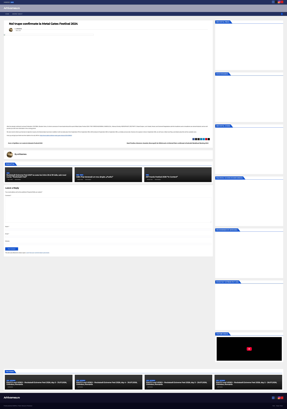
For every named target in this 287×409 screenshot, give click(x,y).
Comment (8, 195)
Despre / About (17, 14)
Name (7, 226)
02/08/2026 (10, 387)
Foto (8, 380)
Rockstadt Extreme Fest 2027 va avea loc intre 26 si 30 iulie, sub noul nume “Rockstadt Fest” (36, 176)
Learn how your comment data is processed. (37, 252)
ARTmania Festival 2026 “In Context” (162, 177)
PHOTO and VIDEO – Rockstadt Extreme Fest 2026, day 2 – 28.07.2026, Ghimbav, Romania (246, 383)
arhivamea (19, 28)
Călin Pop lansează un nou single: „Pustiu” (94, 177)
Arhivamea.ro (12, 8)
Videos (81, 174)
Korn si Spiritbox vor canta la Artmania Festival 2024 (25, 143)
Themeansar (29, 405)
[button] (279, 14)
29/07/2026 (220, 387)
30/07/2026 (150, 387)
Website (7, 241)
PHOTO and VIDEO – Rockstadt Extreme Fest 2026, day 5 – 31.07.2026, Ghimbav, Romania (36, 383)
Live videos (12, 380)
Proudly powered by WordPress (11, 405)
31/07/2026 (80, 387)
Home (7, 14)
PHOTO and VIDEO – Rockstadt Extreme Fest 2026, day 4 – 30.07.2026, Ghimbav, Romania (106, 383)
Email (7, 234)
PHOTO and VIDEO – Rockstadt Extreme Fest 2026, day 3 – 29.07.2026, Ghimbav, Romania (176, 383)
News (78, 174)
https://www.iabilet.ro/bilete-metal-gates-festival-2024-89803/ (56, 135)
